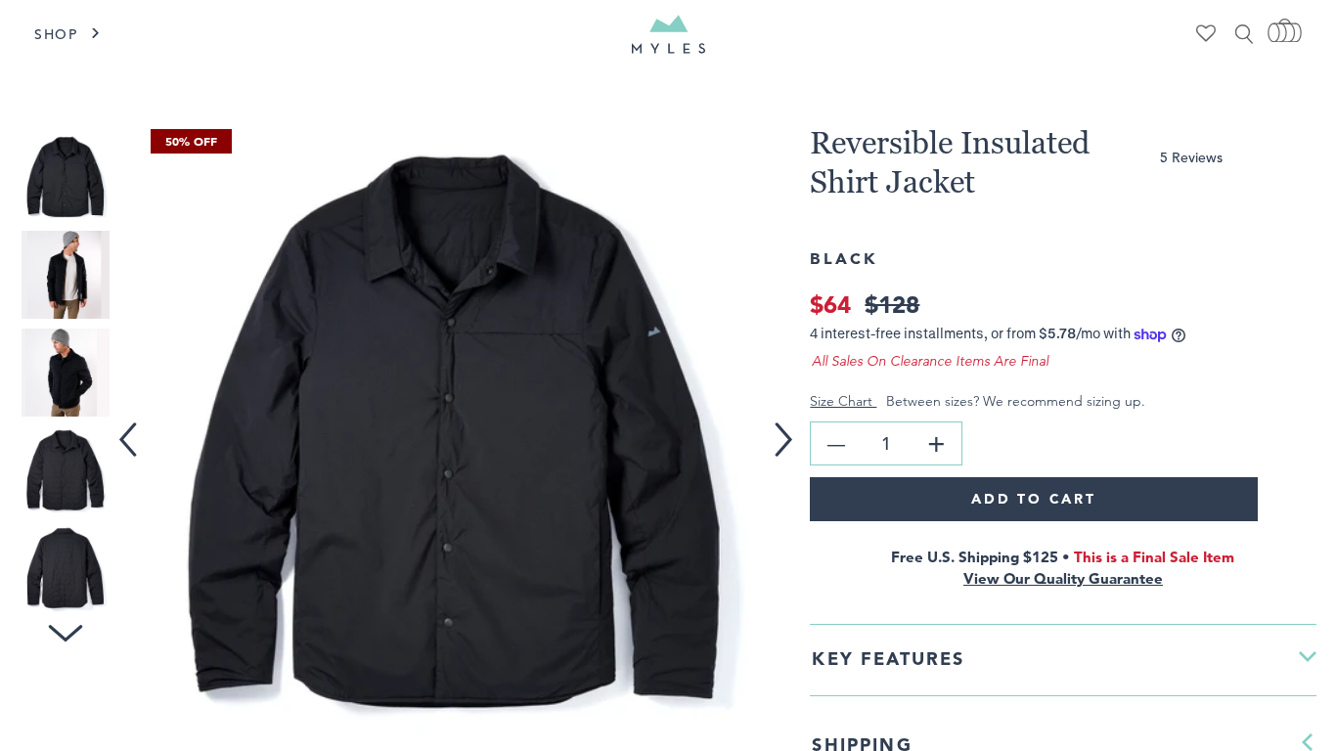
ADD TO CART (1033, 499)
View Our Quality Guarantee (1063, 578)
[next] (791, 427)
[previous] (132, 427)
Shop (56, 34)
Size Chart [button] (843, 401)
